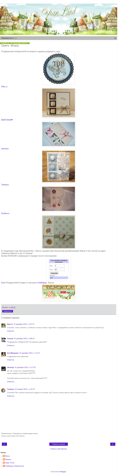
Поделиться (7, 311)
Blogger (63, 472)
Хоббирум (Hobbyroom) (14, 466)
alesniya (5, 149)
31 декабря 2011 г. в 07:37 (24, 324)
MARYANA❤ (7, 120)
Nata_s (4, 86)
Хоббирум (42, 283)
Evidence (5, 213)
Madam (8, 459)
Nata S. (10, 324)
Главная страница (58, 444)
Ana (3, 283)
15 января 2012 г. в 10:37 (25, 389)
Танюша (5, 185)
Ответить (10, 331)
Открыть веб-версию (58, 449)
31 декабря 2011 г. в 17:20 (25, 367)
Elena (7, 456)
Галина (10, 338)
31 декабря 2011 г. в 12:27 (29, 353)
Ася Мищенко (13, 353)
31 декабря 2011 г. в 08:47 (24, 338)
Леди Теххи (9, 463)
